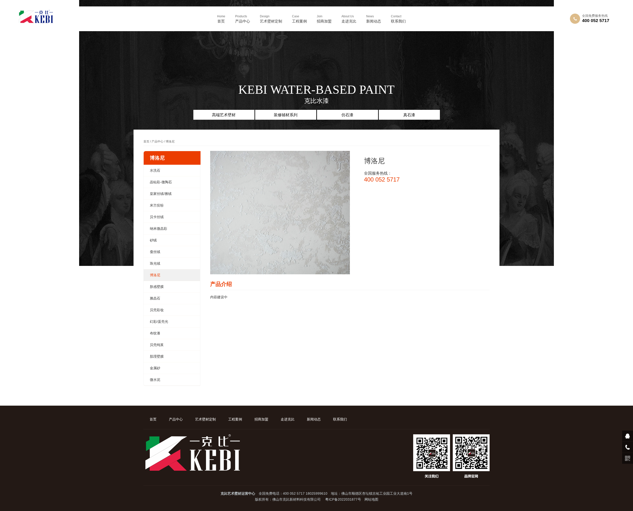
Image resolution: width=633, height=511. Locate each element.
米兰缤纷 (157, 205)
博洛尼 (155, 275)
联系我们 (398, 19)
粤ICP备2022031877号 (343, 499)
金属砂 (155, 368)
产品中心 (242, 19)
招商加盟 (324, 19)
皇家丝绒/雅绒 (161, 194)
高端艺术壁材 (224, 115)
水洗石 (155, 170)
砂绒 (153, 240)
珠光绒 (155, 263)
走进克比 (348, 19)
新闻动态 (373, 19)
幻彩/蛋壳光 (159, 322)
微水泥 (155, 380)
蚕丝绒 (155, 252)
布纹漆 (155, 333)
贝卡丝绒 (157, 217)
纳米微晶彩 (158, 229)
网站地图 (371, 499)
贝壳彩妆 (157, 310)
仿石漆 (347, 115)
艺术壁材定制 (271, 19)
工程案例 (299, 19)
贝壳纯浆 (157, 345)
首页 (221, 19)
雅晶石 (155, 298)
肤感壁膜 (157, 287)
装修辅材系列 (285, 115)
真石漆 (409, 115)
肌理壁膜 (157, 356)
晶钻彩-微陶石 (161, 182)
